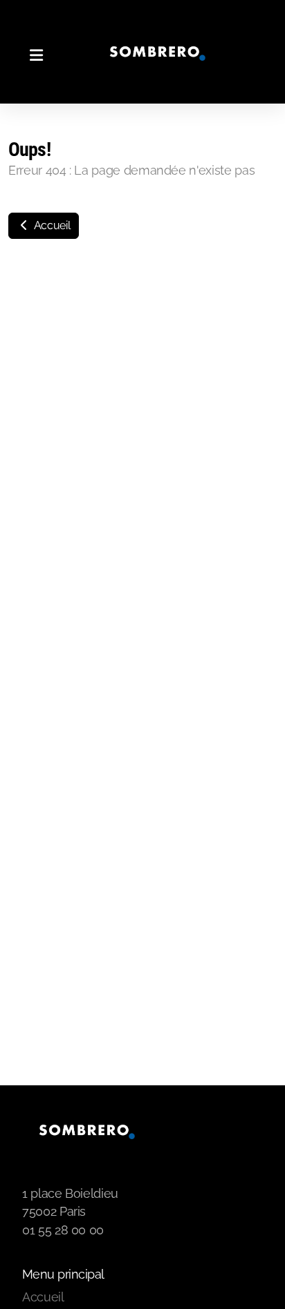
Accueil (50, 225)
